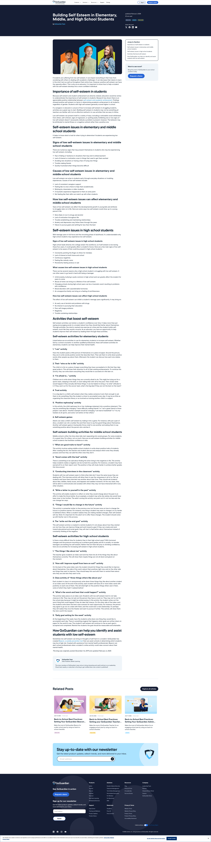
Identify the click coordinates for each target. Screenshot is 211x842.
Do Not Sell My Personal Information (156, 838)
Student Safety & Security (113, 786)
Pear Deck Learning (94, 798)
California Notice (139, 825)
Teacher (91, 788)
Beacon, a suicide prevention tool (71, 641)
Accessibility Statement (131, 818)
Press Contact (110, 813)
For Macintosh (110, 798)
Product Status (93, 816)
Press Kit (109, 811)
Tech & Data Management (113, 791)
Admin (90, 786)
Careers (144, 793)
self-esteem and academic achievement (97, 100)
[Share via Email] (136, 27)
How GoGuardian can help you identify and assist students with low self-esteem (141, 57)
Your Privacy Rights (153, 825)
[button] (78, 2)
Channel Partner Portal (148, 791)
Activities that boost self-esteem (136, 54)
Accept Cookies (172, 838)
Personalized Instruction (113, 793)
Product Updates (93, 813)
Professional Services (94, 800)
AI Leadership (128, 791)
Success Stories (129, 793)
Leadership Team (146, 786)
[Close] (208, 838)
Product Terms (128, 813)
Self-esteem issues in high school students (139, 51)
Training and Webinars (94, 811)
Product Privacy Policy (130, 816)
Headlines (109, 808)
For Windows (110, 796)
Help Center (92, 808)
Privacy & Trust (128, 788)
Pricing (108, 2)
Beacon (91, 791)
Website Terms (128, 808)
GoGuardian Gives (147, 796)
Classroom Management (113, 788)
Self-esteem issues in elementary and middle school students (140, 48)
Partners (144, 788)
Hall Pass (91, 793)
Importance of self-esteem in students (138, 45)
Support (102, 2)
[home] (63, 2)
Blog (126, 786)
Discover (91, 796)
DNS (108, 800)
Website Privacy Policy (130, 811)
